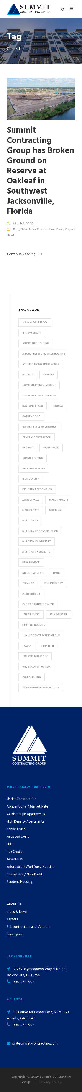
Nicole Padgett (32, 573)
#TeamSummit (31, 333)
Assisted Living (18, 836)
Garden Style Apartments (26, 814)
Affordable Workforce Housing (43, 354)
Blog (16, 229)
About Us (14, 904)
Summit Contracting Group (41, 636)
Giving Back (51, 448)
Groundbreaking (33, 469)
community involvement (39, 385)
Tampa (26, 646)
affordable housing (35, 343)
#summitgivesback (34, 323)
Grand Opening (32, 458)
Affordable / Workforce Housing (30, 867)
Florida (58, 406)
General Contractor (36, 437)
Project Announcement (38, 604)
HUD (10, 844)
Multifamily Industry (36, 541)
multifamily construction (40, 531)
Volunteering (31, 677)
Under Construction (36, 667)
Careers (48, 375)
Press (60, 229)
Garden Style (31, 416)
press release (31, 594)
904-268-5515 (24, 982)
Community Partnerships (39, 396)
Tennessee (47, 646)
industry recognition (37, 489)
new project (30, 562)
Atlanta (27, 375)
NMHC (56, 573)
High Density (30, 479)
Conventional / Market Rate (27, 806)
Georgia (27, 448)
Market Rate (30, 510)
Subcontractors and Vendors (28, 927)
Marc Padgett (58, 500)
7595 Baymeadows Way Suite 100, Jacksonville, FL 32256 (37, 972)
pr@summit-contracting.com (35, 1044)
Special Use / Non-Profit (25, 874)
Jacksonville (30, 500)
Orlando (28, 583)
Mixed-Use (55, 510)
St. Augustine (58, 615)
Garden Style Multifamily (39, 427)
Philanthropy (53, 583)
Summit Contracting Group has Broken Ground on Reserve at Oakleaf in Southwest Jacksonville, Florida (40, 171)
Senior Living (31, 615)
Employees (15, 934)
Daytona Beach (32, 406)
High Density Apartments (25, 821)
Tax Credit (14, 852)
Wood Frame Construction (40, 688)
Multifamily (30, 521)
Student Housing (33, 625)
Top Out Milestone (35, 656)
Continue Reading (21, 254)
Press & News (17, 912)
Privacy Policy (50, 1082)
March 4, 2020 (23, 223)
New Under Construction (38, 229)
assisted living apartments (40, 364)
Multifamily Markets (36, 552)
